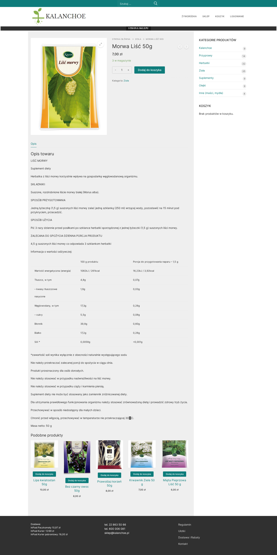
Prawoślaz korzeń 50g (109, 483)
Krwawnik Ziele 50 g (142, 482)
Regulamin (184, 524)
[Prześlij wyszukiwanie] (155, 3)
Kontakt (183, 543)
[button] (100, 44)
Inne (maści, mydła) (211, 93)
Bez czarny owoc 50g (77, 488)
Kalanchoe (205, 47)
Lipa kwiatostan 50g (44, 482)
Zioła (138, 39)
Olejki (202, 85)
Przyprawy (205, 55)
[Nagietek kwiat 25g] (180, 47)
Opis (34, 143)
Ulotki (181, 531)
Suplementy (206, 77)
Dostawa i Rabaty (189, 537)
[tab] (34, 143)
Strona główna (121, 39)
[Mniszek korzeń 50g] (186, 47)
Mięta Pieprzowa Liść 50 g (174, 482)
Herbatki (204, 63)
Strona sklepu (138, 28)
